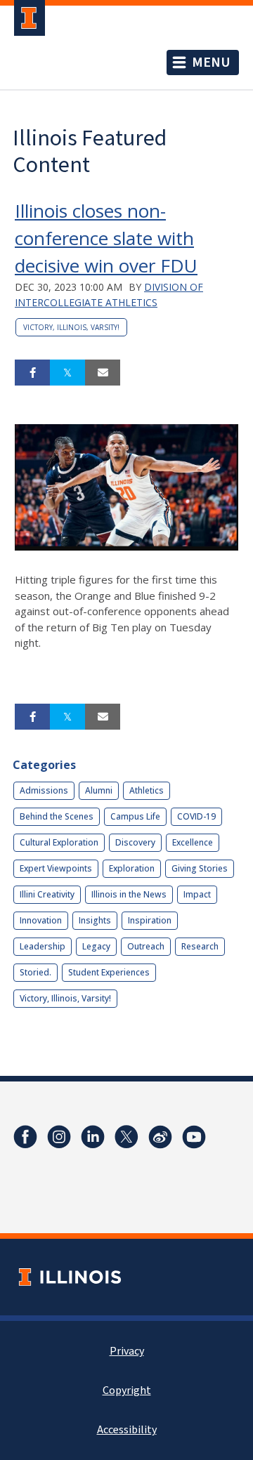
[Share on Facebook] (32, 373)
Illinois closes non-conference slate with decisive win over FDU (106, 238)
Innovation (41, 920)
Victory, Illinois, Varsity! (71, 327)
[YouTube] (194, 1137)
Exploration (132, 868)
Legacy (96, 946)
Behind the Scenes (56, 816)
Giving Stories (199, 868)
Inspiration (149, 920)
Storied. (35, 972)
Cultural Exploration (59, 842)
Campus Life (135, 816)
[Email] (102, 373)
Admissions (44, 790)
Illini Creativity (47, 894)
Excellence (192, 842)
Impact (197, 894)
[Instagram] (59, 1137)
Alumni (98, 790)
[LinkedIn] (92, 1137)
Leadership (42, 946)
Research (200, 946)
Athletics (146, 790)
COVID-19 (196, 816)
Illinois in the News (129, 894)
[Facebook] (25, 1137)
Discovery (135, 842)
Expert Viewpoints (56, 868)
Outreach (145, 946)
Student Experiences (109, 972)
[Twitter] (126, 1137)
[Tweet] (67, 373)
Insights (95, 920)
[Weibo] (160, 1137)
